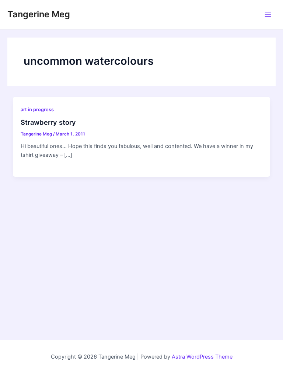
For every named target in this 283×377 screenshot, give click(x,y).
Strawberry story (48, 122)
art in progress (37, 109)
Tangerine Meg (38, 14)
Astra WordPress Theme (202, 356)
